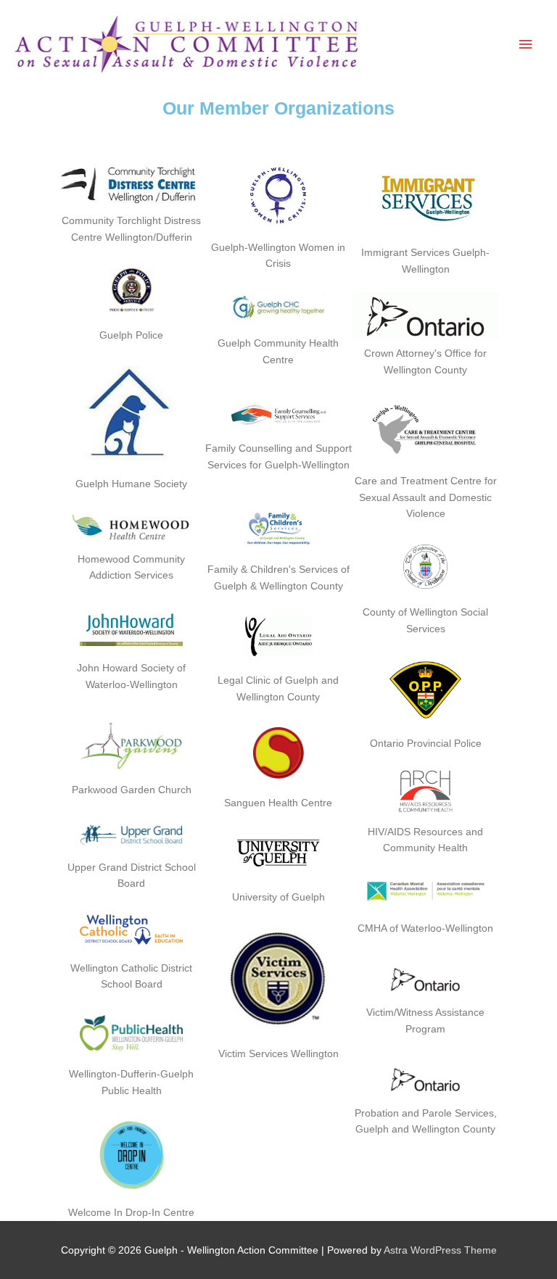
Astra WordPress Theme (440, 1250)
